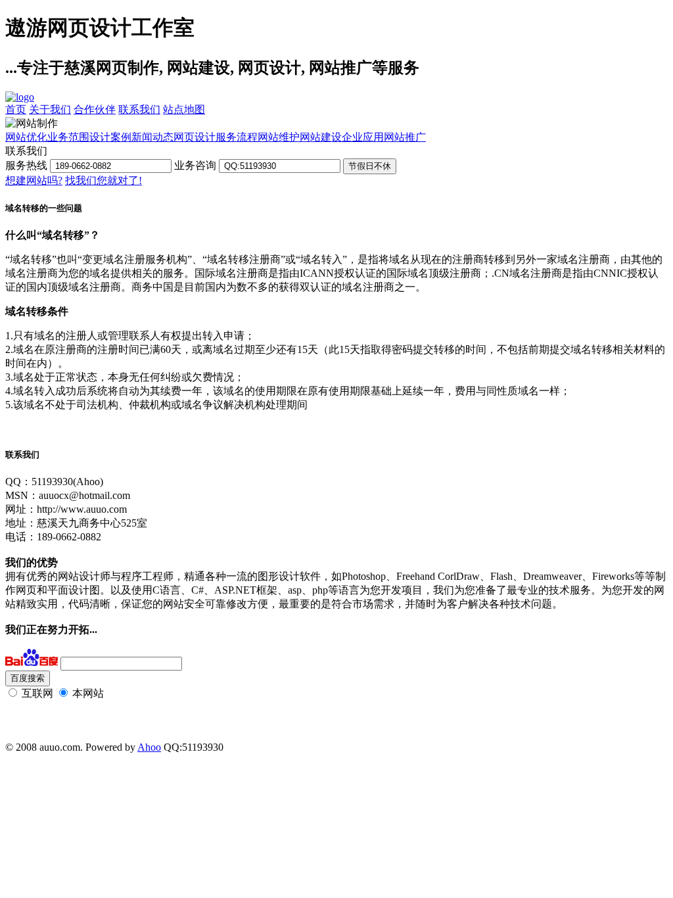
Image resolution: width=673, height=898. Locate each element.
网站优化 (26, 137)
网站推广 (405, 137)
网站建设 (321, 137)
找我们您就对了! (103, 180)
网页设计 (195, 137)
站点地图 (184, 109)
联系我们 (139, 109)
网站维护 (279, 137)
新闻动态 (152, 137)
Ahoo (149, 747)
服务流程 (237, 137)
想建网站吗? (33, 180)
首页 (15, 109)
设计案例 (110, 137)
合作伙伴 (95, 109)
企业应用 (363, 137)
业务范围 (68, 137)
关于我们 (50, 109)
